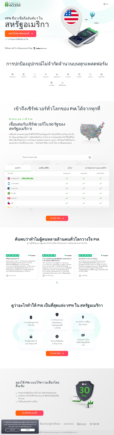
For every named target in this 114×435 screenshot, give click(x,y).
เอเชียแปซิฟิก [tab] (44, 168)
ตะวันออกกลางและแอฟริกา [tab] (96, 168)
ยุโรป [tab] (70, 168)
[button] (57, 282)
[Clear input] (89, 157)
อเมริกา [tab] (18, 168)
